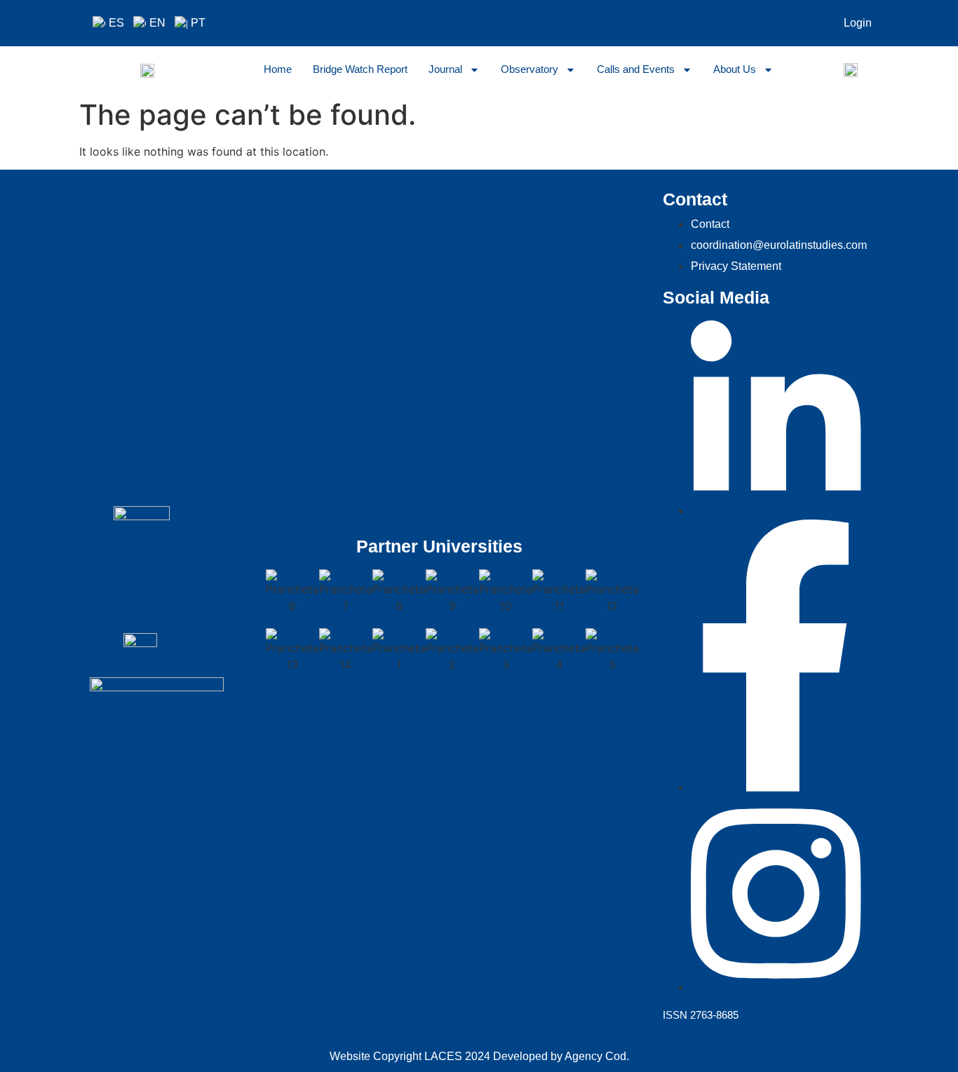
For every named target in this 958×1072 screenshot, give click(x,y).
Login (858, 23)
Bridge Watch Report (360, 69)
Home (278, 69)
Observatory (529, 69)
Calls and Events (636, 69)
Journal (445, 69)
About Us (734, 69)
